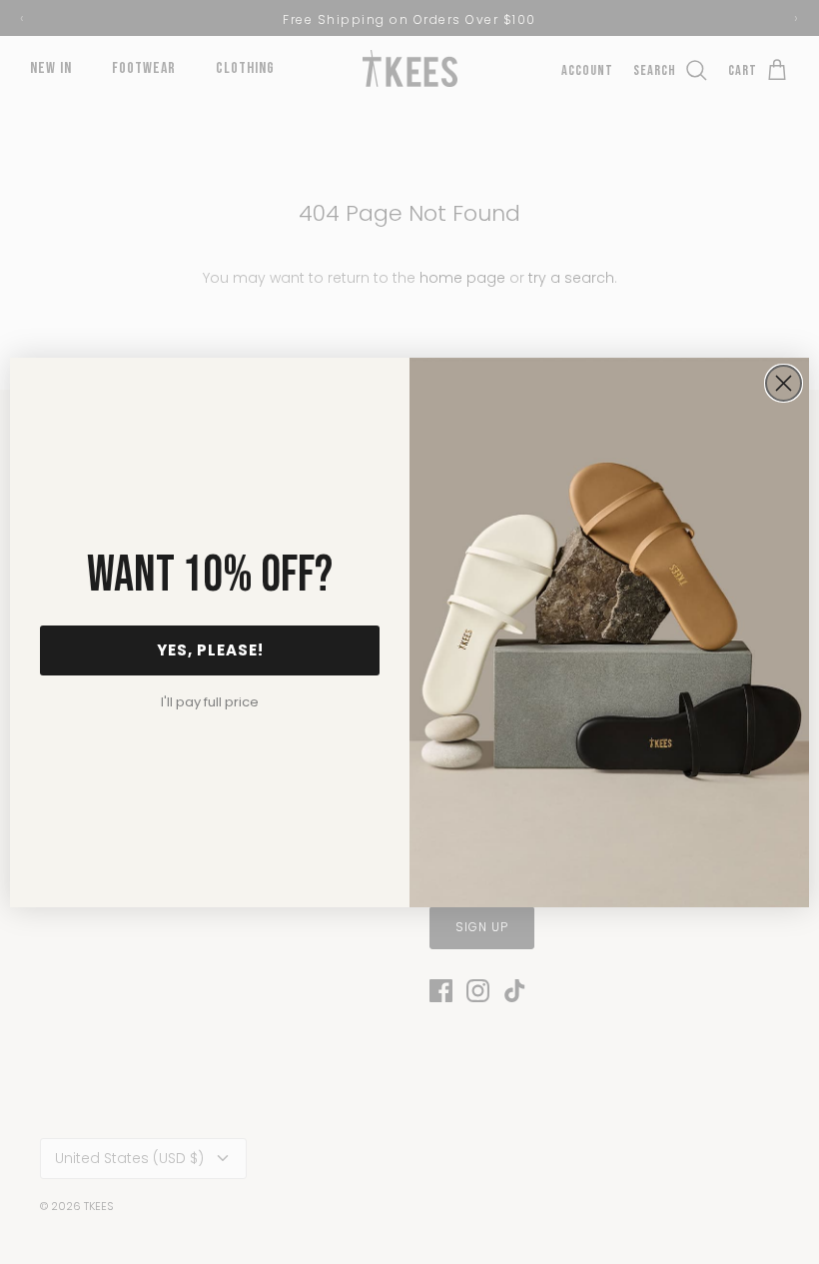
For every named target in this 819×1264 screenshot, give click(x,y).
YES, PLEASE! (210, 649)
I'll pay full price (210, 701)
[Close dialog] (783, 383)
